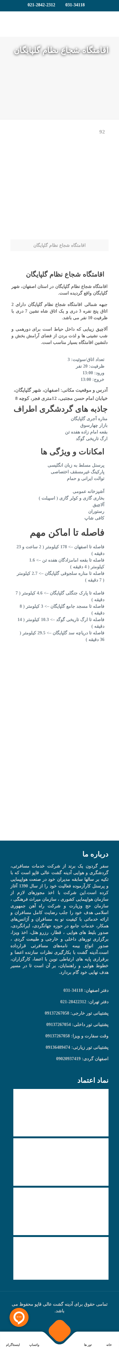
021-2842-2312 (41, 5)
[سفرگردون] (59, 24)
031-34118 (75, 5)
